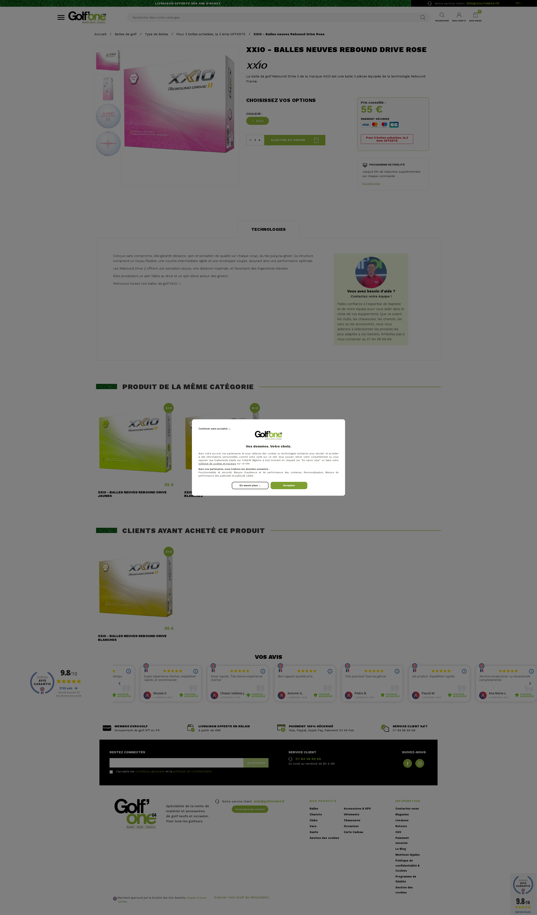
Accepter (289, 485)
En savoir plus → (250, 485)
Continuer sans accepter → (214, 428)
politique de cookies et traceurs (217, 463)
